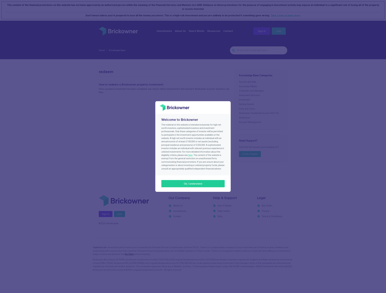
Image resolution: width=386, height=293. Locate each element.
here (190, 155)
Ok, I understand (193, 183)
